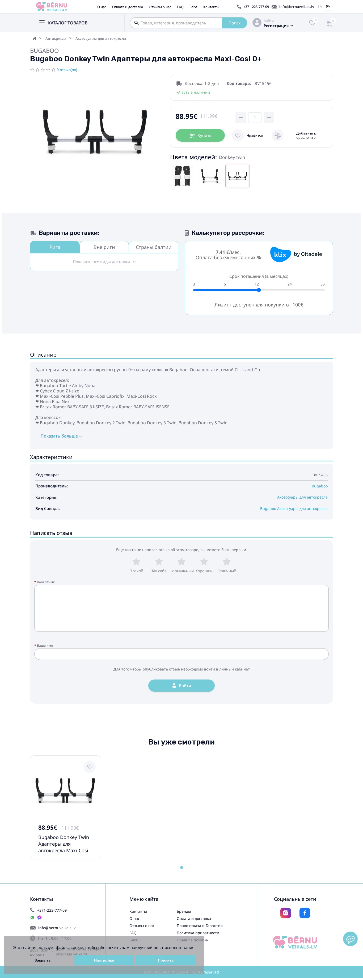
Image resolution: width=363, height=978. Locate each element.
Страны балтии (154, 247)
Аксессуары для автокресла (100, 38)
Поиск (234, 22)
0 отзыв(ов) (67, 69)
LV (320, 6)
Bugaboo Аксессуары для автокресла (294, 508)
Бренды (184, 911)
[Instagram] (285, 913)
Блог (193, 7)
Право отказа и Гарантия (200, 925)
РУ (328, 6)
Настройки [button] (104, 960)
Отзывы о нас (160, 7)
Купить (204, 135)
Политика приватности (198, 932)
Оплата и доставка (127, 7)
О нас (101, 7)
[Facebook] (304, 913)
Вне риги (104, 247)
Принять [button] (166, 960)
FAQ (180, 7)
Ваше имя (45, 645)
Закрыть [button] (43, 960)
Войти (269, 20)
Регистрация (276, 25)
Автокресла (55, 38)
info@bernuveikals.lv (296, 6)
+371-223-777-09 (256, 6)
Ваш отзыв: (46, 582)
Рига (54, 247)
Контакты (211, 7)
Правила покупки (193, 939)
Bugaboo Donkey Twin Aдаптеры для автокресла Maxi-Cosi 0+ (63, 847)
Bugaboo (44, 50)
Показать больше (60, 436)
